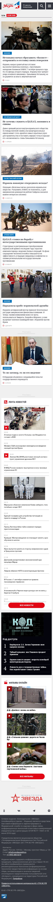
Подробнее (17, 878)
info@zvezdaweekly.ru (17, 852)
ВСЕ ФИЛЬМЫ (26, 776)
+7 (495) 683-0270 (14, 855)
